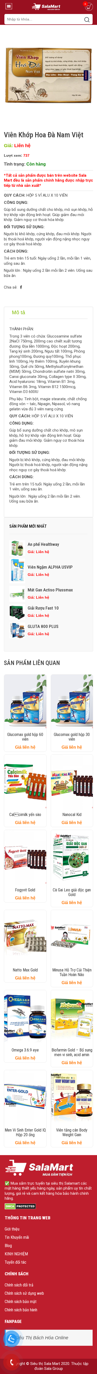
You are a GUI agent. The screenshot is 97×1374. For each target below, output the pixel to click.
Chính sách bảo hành (21, 1309)
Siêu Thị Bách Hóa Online (41, 1337)
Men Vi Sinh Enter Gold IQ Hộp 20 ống (25, 1132)
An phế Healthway (43, 544)
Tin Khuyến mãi (17, 1237)
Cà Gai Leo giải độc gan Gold (72, 892)
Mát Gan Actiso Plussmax (50, 589)
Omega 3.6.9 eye (25, 1050)
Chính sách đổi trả (19, 1285)
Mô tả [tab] (18, 312)
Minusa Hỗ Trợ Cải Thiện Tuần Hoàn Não (72, 972)
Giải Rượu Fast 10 (43, 608)
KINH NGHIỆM (16, 1253)
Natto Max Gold (25, 970)
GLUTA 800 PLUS (43, 626)
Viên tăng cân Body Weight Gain (71, 1132)
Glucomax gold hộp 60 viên (25, 737)
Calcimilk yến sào (25, 814)
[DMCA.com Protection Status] (20, 1206)
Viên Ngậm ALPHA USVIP (50, 567)
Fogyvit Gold (25, 890)
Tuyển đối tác (15, 1262)
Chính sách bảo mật (20, 1301)
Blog (8, 1245)
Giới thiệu (12, 1229)
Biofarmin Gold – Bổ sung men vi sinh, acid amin (71, 1052)
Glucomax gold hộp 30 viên (72, 737)
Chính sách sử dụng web (24, 1293)
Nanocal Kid (71, 814)
